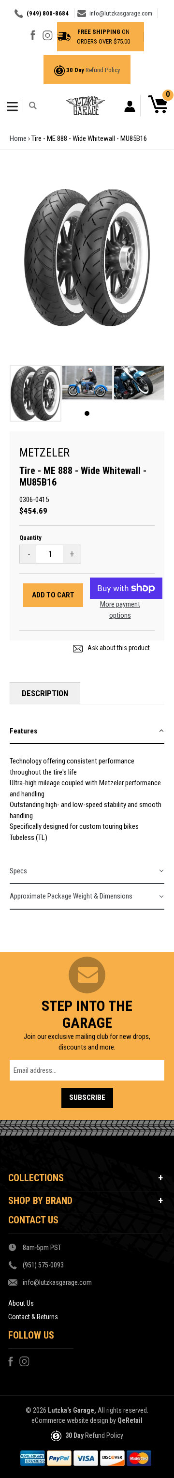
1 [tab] (87, 413)
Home (18, 138)
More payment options (120, 610)
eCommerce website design (69, 1420)
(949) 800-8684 (48, 13)
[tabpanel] (35, 396)
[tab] (87, 732)
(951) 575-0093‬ (43, 1265)
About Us (21, 1303)
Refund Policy (103, 70)
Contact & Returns (33, 1317)
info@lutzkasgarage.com (120, 13)
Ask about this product (118, 648)
